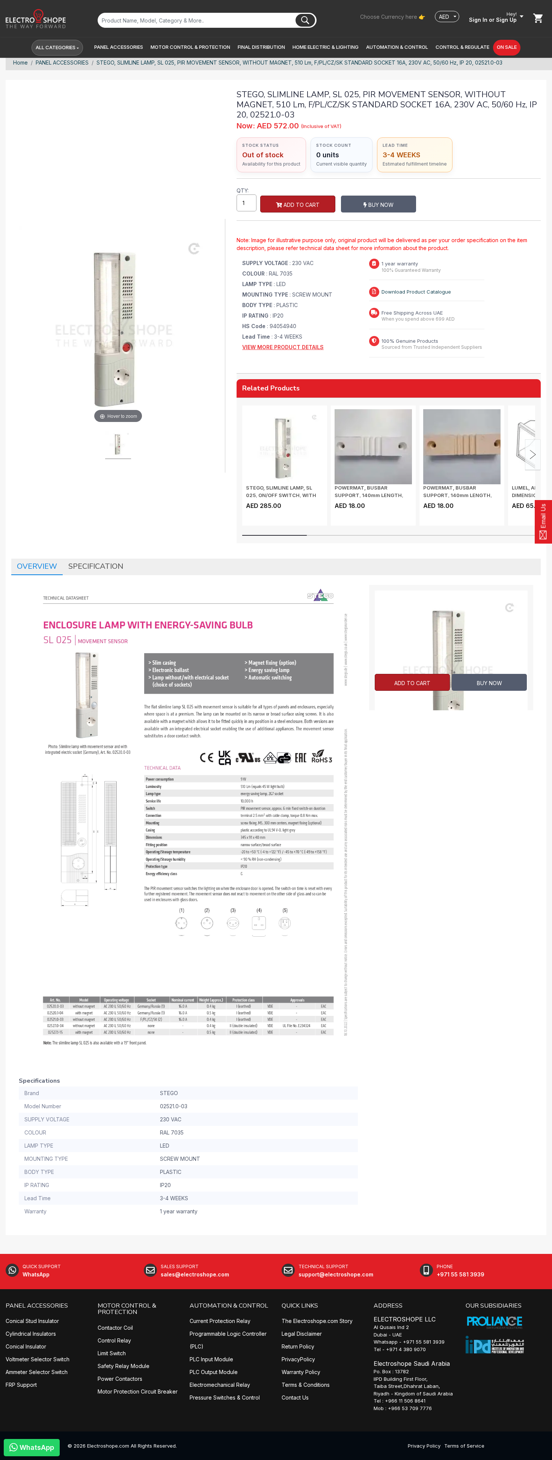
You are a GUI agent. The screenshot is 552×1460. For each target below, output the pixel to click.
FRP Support (21, 1385)
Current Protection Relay (220, 1321)
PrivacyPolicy (298, 1359)
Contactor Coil (115, 1327)
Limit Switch (112, 1353)
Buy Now (380, 205)
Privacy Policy (424, 1446)
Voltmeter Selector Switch (37, 1359)
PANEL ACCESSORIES (62, 62)
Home (20, 62)
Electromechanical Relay (220, 1385)
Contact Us (295, 1397)
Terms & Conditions (306, 1385)
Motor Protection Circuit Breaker (138, 1391)
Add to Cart (301, 205)
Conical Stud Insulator (32, 1321)
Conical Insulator (26, 1346)
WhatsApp (36, 1447)
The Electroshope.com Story (317, 1321)
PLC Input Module (211, 1359)
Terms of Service (464, 1446)
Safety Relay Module (123, 1366)
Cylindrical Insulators (31, 1333)
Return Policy (298, 1346)
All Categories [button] (55, 47)
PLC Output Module (214, 1372)
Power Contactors (120, 1379)
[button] (118, 47)
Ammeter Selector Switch (37, 1372)
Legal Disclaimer (302, 1333)
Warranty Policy (301, 1372)
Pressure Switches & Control (225, 1397)
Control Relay (114, 1340)
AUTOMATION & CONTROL (229, 1306)
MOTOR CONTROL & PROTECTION (127, 1309)
